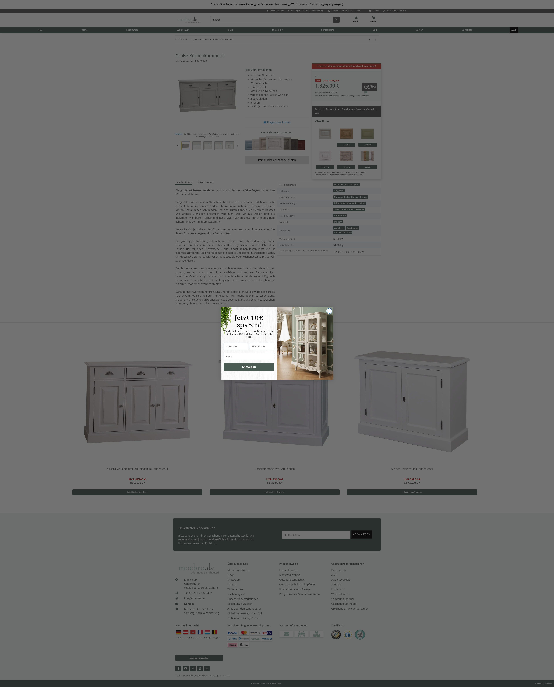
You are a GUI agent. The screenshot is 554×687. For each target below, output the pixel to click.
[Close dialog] (329, 310)
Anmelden (249, 367)
